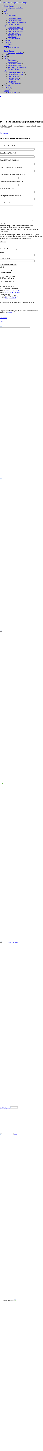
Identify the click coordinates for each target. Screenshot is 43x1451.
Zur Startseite (4, 133)
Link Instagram (5, 1108)
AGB (2, 321)
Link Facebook (13, 942)
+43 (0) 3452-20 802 (12, 290)
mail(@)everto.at (10, 298)
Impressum (3, 318)
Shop (15, 1134)
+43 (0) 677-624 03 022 (12, 292)
